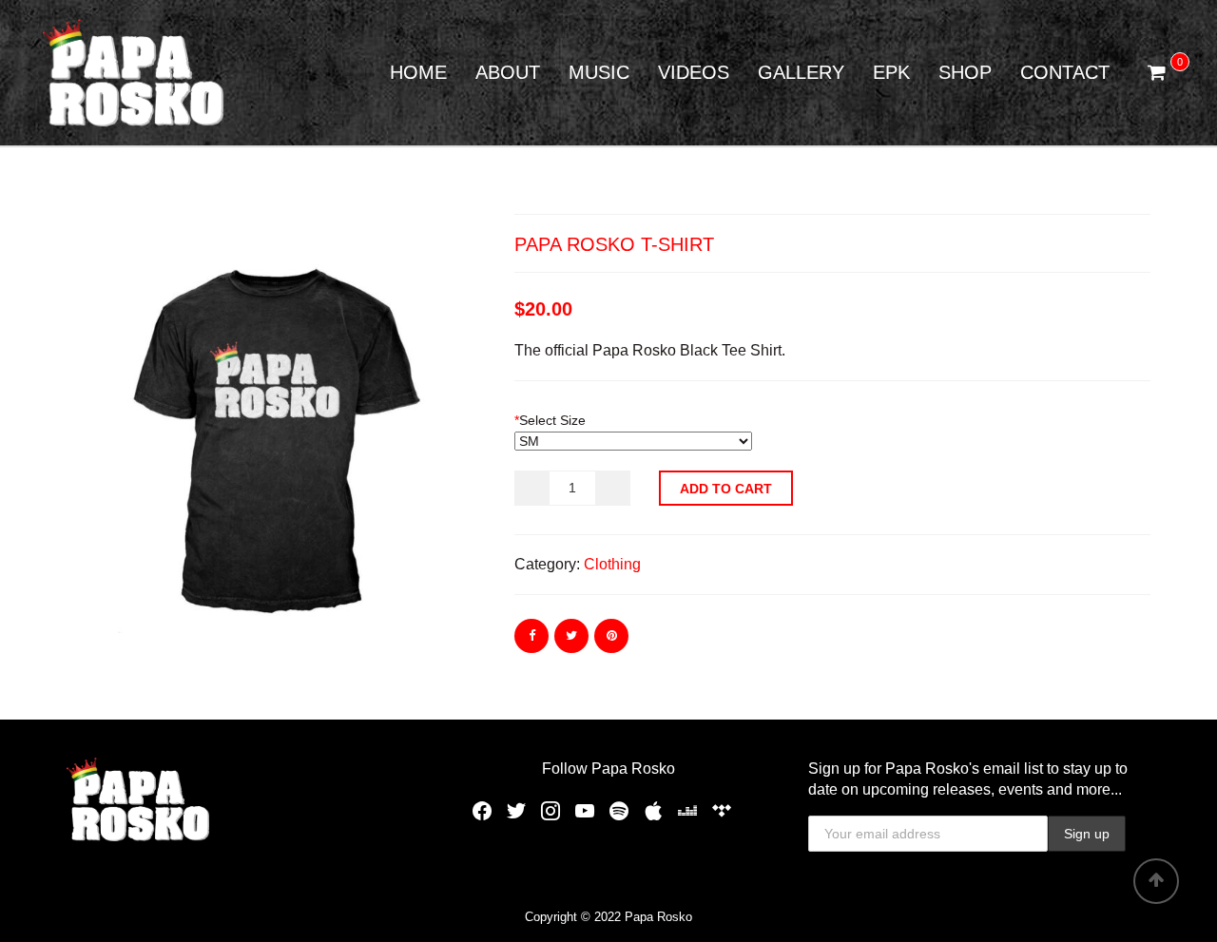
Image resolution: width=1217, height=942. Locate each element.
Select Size (550, 420)
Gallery (801, 72)
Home (418, 72)
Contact (1065, 72)
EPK (891, 72)
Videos (693, 72)
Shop (965, 72)
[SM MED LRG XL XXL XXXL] (633, 441)
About (507, 72)
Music (599, 72)
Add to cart (726, 488)
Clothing (612, 564)
